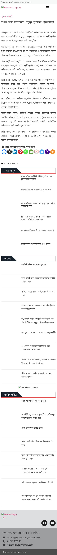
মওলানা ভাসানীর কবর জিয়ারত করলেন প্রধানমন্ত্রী (37, 230)
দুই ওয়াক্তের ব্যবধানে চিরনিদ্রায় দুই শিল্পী (37, 482)
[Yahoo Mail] (47, 151)
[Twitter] (41, 151)
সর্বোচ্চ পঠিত (10, 395)
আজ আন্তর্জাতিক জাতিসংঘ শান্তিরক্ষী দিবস (36, 190)
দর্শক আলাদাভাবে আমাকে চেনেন (33, 400)
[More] (52, 151)
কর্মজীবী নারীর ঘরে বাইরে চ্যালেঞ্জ (33, 264)
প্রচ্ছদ (3, 16)
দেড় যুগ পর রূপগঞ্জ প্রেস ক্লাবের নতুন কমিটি (38, 332)
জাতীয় (10, 16)
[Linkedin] (14, 151)
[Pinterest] (20, 151)
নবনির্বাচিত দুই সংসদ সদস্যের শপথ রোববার (35, 244)
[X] (9, 151)
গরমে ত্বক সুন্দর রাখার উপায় (31, 428)
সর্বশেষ (7, 258)
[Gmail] (36, 151)
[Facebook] (4, 151)
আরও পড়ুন (9, 170)
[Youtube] (53, 523)
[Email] (31, 151)
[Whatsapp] (25, 151)
